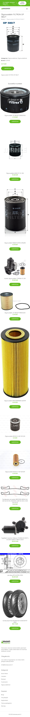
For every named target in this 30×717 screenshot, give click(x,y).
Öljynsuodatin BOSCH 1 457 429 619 (15, 472)
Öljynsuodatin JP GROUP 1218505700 (15, 115)
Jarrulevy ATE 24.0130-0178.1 (15, 575)
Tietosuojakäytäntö (6, 703)
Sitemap (3, 706)
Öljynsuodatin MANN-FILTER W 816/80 (15, 243)
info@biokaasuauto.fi (7, 665)
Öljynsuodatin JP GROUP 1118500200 (15, 313)
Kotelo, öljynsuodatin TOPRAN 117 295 (15, 278)
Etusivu (3, 19)
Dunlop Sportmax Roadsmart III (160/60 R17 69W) (15, 621)
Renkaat (3, 679)
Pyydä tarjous (22, 3)
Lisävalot (3, 676)
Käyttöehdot (4, 700)
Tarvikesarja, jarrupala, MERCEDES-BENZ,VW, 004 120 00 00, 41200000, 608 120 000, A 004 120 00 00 (15, 501)
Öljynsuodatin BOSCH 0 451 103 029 (15, 436)
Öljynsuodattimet (12, 58)
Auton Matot (4, 673)
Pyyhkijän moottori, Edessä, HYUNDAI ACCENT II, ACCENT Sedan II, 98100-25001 (15, 538)
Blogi (2, 694)
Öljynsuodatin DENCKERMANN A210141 (15, 400)
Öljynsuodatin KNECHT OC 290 (15, 173)
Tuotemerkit (4, 682)
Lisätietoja (7, 68)
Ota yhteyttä (4, 697)
